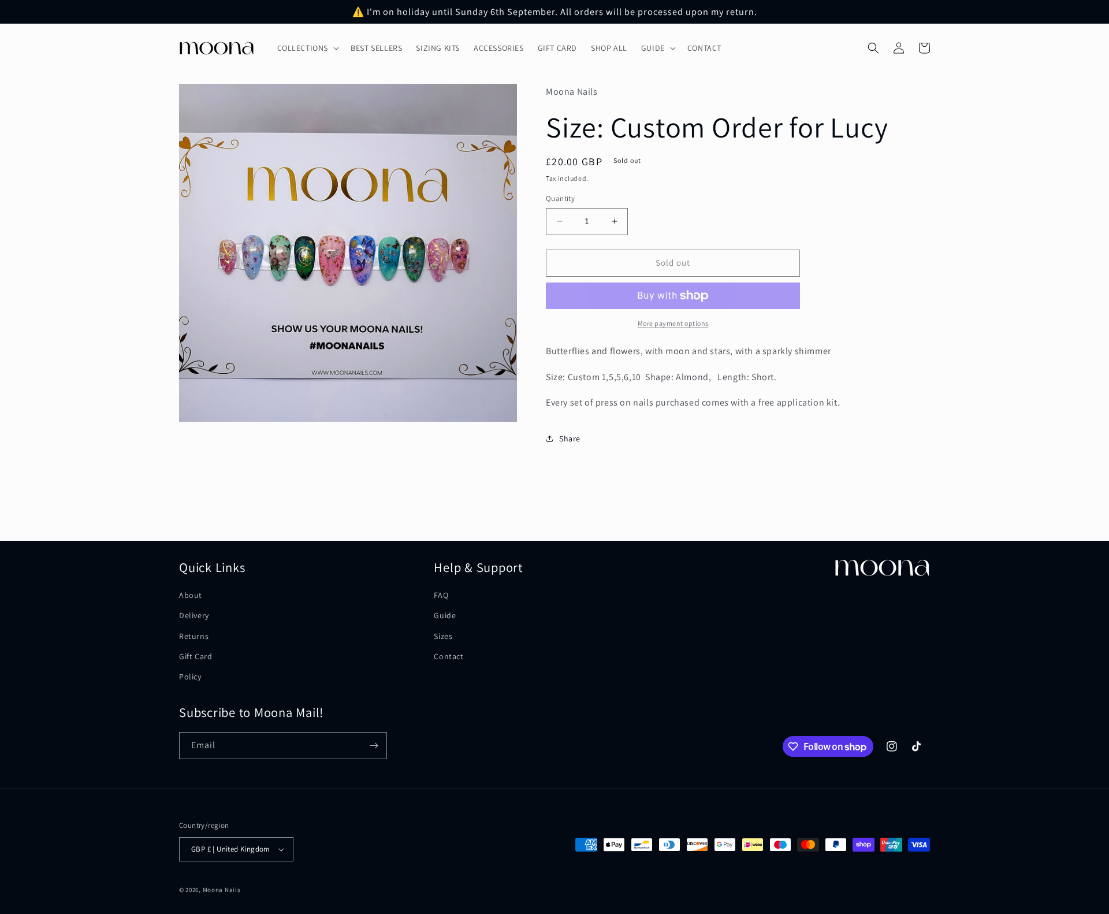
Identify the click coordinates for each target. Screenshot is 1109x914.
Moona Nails (222, 890)
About (190, 595)
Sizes (443, 636)
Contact (448, 656)
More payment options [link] (673, 323)
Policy (190, 676)
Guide (445, 615)
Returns (194, 636)
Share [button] (569, 438)
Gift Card (195, 656)
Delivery (194, 615)
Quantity (560, 198)
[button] (307, 48)
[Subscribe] (373, 745)
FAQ (441, 595)
